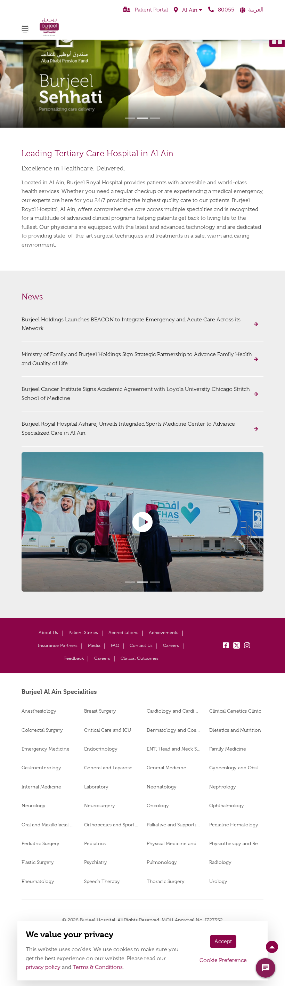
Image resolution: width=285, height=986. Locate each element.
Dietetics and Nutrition (235, 730)
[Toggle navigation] (25, 29)
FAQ (115, 645)
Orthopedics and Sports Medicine (111, 824)
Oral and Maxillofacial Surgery (49, 824)
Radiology (220, 862)
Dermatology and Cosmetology (174, 730)
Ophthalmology (226, 805)
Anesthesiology (39, 711)
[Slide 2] (142, 118)
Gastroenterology (41, 767)
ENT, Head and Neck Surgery (174, 749)
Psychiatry (95, 862)
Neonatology (162, 786)
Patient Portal (150, 10)
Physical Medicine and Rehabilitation (174, 843)
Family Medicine (227, 749)
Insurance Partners (58, 645)
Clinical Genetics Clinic (235, 711)
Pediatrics (95, 843)
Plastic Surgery (38, 862)
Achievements (163, 632)
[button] (188, 10)
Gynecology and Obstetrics (236, 767)
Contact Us (141, 645)
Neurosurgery (99, 805)
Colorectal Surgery (42, 730)
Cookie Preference (223, 960)
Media (94, 645)
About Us (48, 632)
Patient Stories (83, 632)
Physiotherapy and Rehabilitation (236, 843)
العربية (255, 10)
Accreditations (123, 632)
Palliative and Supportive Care (174, 824)
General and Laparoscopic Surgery (111, 767)
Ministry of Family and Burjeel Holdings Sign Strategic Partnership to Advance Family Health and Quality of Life (137, 359)
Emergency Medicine (46, 749)
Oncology (158, 805)
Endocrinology (100, 749)
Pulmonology (162, 862)
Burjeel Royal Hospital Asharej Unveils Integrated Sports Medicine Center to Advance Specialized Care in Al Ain (128, 428)
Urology (218, 881)
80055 (225, 10)
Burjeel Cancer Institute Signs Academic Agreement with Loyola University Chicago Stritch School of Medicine (136, 393)
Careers (171, 645)
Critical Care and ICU (107, 730)
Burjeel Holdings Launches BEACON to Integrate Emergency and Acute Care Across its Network (131, 324)
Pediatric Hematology (233, 824)
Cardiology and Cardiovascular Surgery (174, 711)
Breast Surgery (100, 711)
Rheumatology (38, 881)
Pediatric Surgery (40, 843)
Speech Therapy (102, 881)
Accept (223, 941)
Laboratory (96, 786)
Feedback (74, 658)
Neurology (34, 805)
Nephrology (222, 786)
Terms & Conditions (98, 967)
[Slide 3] (155, 118)
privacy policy (43, 967)
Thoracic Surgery (166, 881)
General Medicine (166, 767)
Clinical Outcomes (139, 658)
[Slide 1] (130, 118)
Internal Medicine (41, 786)
